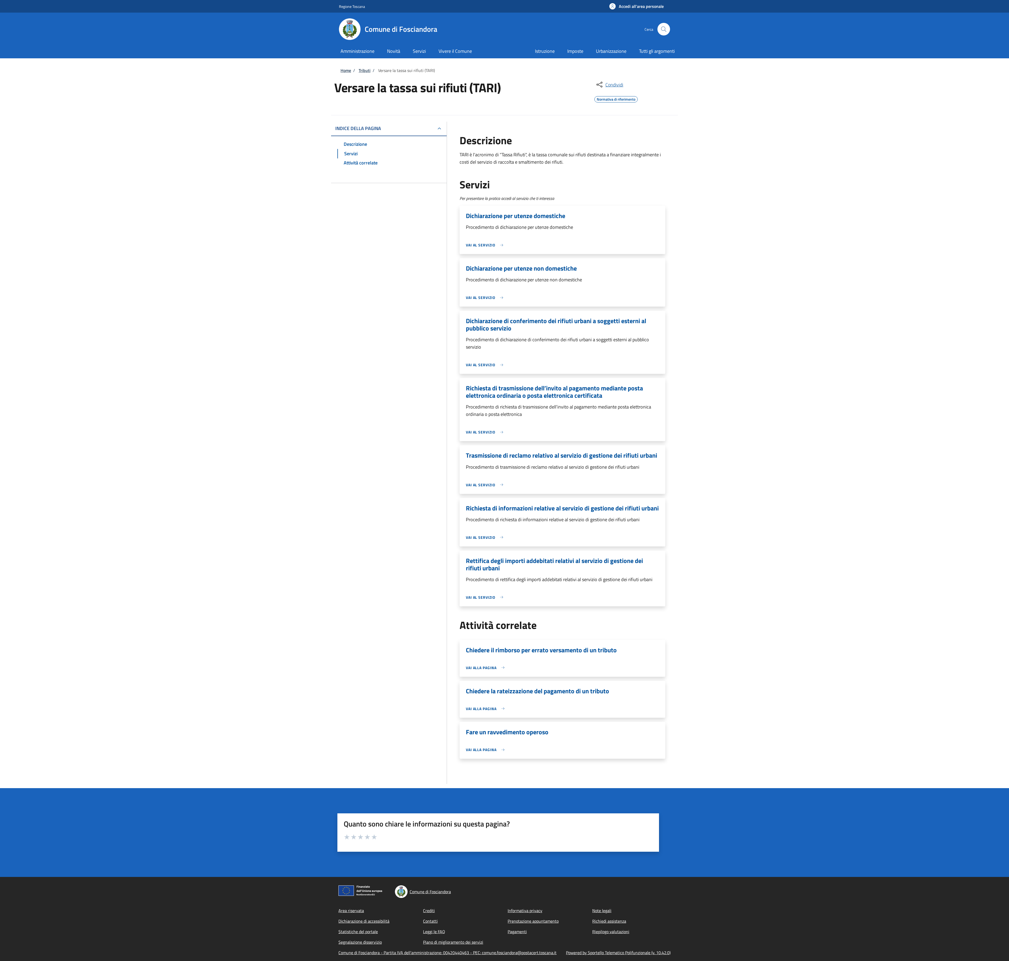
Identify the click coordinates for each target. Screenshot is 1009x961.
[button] (636, 6)
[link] (486, 245)
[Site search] (663, 29)
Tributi (364, 70)
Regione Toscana (352, 6)
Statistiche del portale (358, 931)
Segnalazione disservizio (360, 942)
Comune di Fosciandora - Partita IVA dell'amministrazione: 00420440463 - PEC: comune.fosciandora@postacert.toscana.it (447, 952)
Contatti (430, 921)
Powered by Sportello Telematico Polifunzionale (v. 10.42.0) (618, 952)
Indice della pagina (358, 128)
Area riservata (351, 910)
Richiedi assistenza (609, 921)
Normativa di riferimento (616, 98)
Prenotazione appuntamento (533, 921)
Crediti (429, 910)
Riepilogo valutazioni (610, 931)
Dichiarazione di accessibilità (363, 921)
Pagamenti (517, 931)
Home (346, 70)
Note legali (601, 910)
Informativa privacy (525, 910)
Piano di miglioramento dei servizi (453, 942)
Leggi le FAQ (434, 931)
